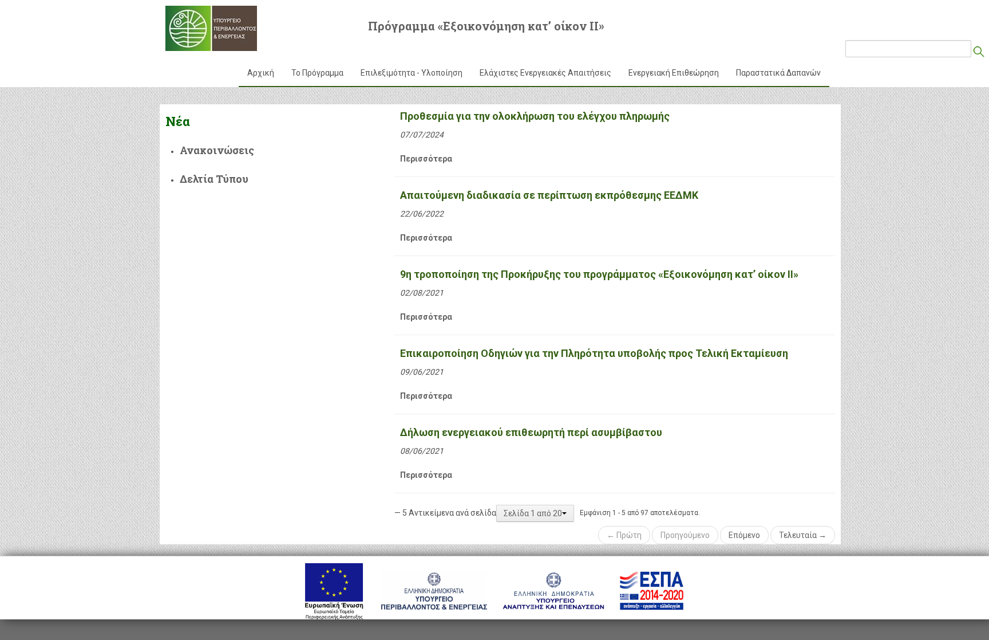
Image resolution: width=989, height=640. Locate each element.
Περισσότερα (426, 158)
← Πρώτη (624, 535)
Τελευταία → (802, 535)
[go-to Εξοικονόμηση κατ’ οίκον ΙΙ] (211, 28)
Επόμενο (744, 535)
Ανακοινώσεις (217, 150)
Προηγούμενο (685, 535)
